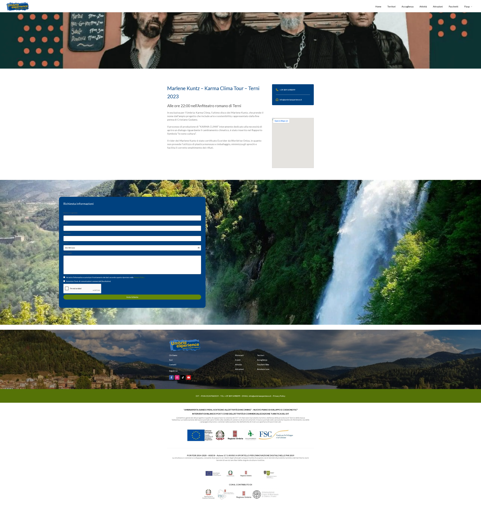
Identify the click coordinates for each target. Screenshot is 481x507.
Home (378, 6)
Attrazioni (438, 6)
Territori (391, 6)
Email (65, 223)
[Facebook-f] (171, 377)
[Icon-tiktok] (183, 377)
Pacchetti (453, 6)
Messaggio (67, 253)
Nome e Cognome (70, 213)
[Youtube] (188, 377)
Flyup (467, 6)
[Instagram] (177, 377)
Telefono (67, 233)
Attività (423, 6)
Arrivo (65, 242)
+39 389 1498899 (232, 396)
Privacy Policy (139, 277)
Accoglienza (407, 6)
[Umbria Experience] (17, 6)
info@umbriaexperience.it (260, 396)
